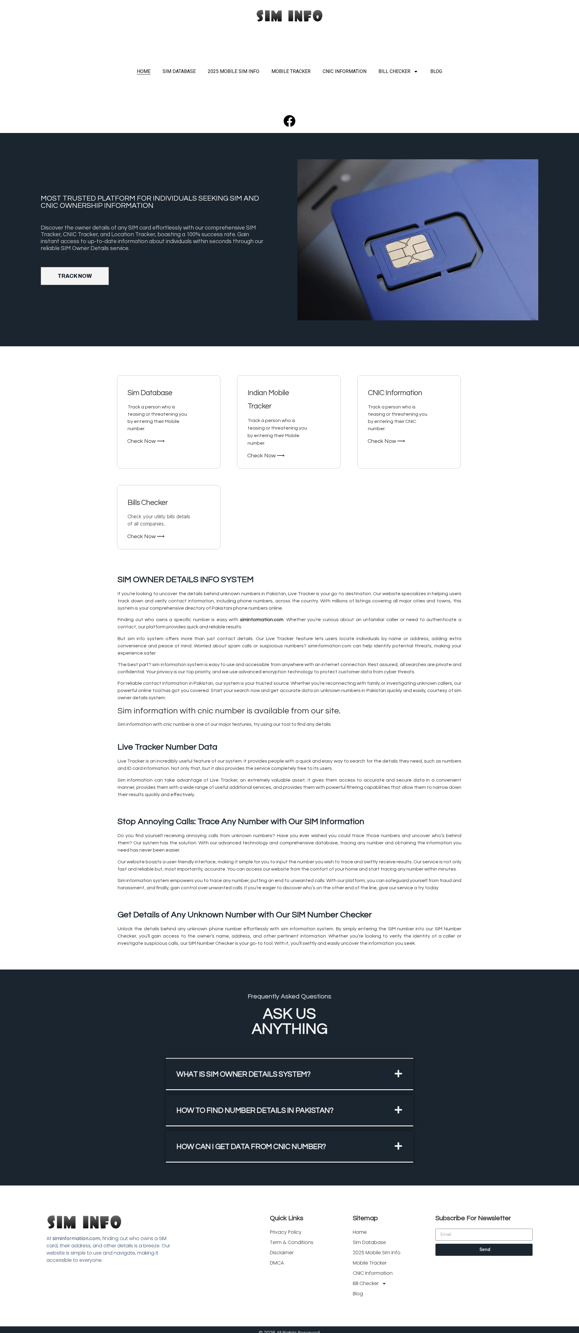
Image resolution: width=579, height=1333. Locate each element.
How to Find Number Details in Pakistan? (254, 1110)
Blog (436, 71)
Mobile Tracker (291, 71)
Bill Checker (394, 71)
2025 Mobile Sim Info (233, 71)
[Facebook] (289, 121)
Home (143, 71)
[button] (289, 1074)
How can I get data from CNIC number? (251, 1147)
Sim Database (179, 71)
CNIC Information (344, 71)
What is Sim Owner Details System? (243, 1074)
